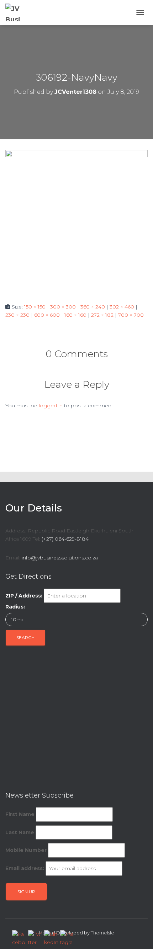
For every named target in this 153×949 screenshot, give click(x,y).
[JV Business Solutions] (16, 12)
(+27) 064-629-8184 (65, 539)
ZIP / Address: (23, 596)
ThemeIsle (102, 932)
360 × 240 (92, 307)
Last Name (19, 832)
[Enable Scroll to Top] (139, 935)
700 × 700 (131, 315)
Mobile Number (26, 850)
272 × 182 (102, 315)
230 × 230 (17, 315)
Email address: (24, 868)
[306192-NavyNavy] (76, 221)
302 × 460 (122, 307)
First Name (20, 814)
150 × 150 (35, 307)
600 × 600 (47, 315)
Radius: (15, 607)
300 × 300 (63, 307)
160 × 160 (75, 315)
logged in (51, 405)
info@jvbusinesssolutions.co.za (60, 557)
